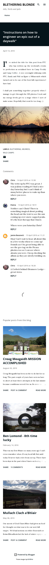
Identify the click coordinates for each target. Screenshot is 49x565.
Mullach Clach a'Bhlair (20, 513)
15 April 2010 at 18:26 (26, 265)
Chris (13, 180)
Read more (41, 390)
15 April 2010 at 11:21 (35, 235)
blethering (15, 149)
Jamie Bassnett (17, 235)
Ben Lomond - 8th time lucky (20, 438)
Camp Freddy (40, 69)
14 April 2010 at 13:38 (26, 180)
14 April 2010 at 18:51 (27, 205)
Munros (26, 149)
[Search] (38, 4)
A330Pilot (30, 559)
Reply (13, 199)
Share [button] (6, 161)
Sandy (10, 76)
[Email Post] (4, 158)
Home (7, 15)
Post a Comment (19, 390)
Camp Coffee (12, 73)
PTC (44, 62)
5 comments (17, 467)
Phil (18, 76)
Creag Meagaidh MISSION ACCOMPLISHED (22, 361)
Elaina (13, 205)
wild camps (8, 152)
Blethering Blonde (19, 4)
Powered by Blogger (26, 554)
